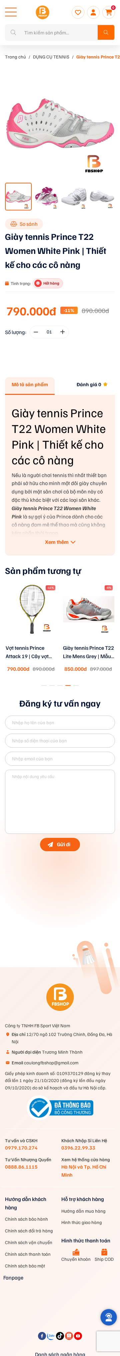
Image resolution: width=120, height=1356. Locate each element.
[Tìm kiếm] (106, 32)
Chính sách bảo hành (26, 1219)
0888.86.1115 (21, 1167)
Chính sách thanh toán (28, 1254)
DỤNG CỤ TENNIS (51, 56)
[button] (44, 685)
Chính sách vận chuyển (28, 1242)
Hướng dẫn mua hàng (83, 1211)
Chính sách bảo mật (25, 1265)
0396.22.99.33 (78, 1148)
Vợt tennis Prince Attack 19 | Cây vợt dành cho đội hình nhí (30, 652)
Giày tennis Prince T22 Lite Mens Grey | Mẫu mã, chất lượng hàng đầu (88, 652)
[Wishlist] (78, 12)
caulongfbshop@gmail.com (45, 1062)
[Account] (93, 12)
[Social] (42, 1338)
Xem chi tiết (31, 642)
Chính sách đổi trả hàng (29, 1230)
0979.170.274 (21, 1148)
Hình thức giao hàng (81, 1222)
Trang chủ (15, 56)
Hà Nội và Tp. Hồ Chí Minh (83, 1170)
